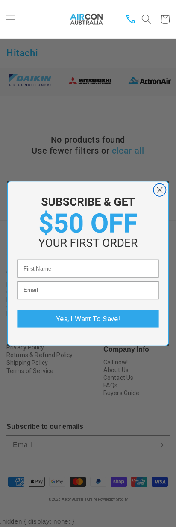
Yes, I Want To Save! (88, 318)
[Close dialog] (159, 189)
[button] (10, 19)
